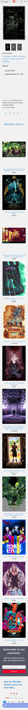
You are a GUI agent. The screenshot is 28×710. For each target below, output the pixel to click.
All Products (15, 100)
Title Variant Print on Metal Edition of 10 (15, 89)
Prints (9, 103)
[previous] (3, 22)
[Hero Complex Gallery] (14, 1)
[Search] (22, 1)
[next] (24, 22)
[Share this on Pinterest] (13, 113)
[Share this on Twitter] (5, 113)
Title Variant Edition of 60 (10, 82)
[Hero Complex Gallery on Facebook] (11, 693)
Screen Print (10, 107)
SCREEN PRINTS (8, 105)
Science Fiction (17, 103)
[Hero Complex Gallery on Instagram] (17, 693)
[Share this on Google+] (18, 113)
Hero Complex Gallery (16, 698)
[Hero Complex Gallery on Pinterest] (14, 693)
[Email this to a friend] (22, 113)
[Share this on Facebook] (9, 113)
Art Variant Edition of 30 (10, 85)
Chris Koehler (7, 53)
